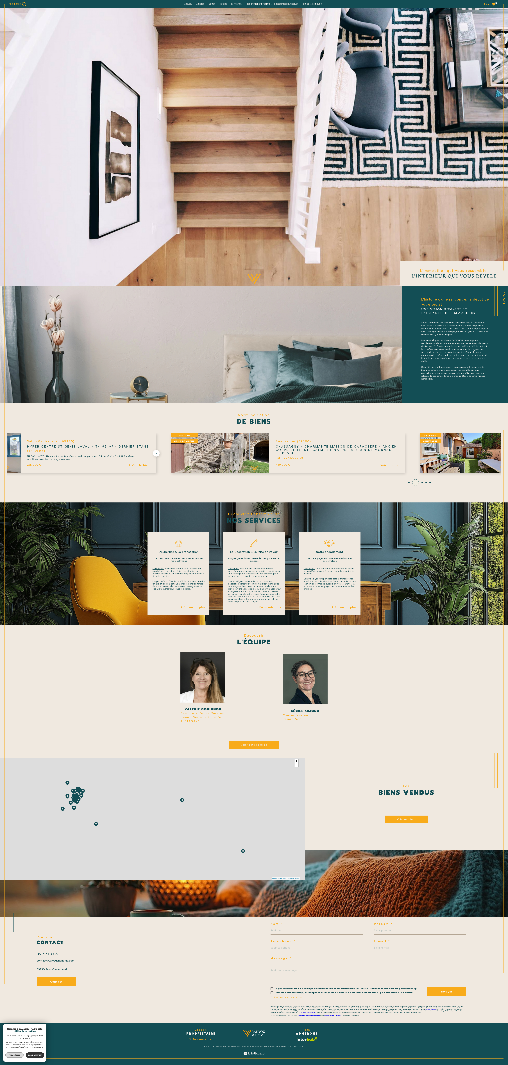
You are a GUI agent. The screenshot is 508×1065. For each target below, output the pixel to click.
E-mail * (382, 941)
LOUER (212, 4)
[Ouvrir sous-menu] (206, 4)
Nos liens (283, 1047)
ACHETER (200, 4)
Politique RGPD (292, 1047)
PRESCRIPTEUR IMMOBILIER (286, 4)
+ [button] (296, 761)
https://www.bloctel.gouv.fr (307, 1012)
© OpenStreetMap (293, 878)
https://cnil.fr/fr (430, 1009)
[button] (95, 453)
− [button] (296, 765)
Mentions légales (269, 1047)
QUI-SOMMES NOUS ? (312, 4)
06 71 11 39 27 (48, 954)
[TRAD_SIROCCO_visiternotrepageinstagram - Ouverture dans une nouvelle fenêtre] (49, 996)
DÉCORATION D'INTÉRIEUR (258, 4)
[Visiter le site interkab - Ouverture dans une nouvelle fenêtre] (307, 1039)
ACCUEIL (188, 4)
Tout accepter (35, 1055)
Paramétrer (14, 1055)
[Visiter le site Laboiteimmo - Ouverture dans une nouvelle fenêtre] (254, 1057)
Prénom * (383, 924)
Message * (281, 958)
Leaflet (274, 878)
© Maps (282, 878)
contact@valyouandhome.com (55, 961)
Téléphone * (283, 941)
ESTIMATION (236, 4)
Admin (278, 1047)
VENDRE (223, 4)
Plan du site (259, 1047)
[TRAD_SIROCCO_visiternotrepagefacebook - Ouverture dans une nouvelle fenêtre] (40, 996)
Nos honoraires (249, 1047)
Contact (504, 298)
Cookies (300, 1046)
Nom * (276, 924)
